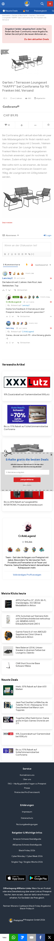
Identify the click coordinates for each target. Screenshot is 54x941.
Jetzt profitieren (27, 480)
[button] (27, 459)
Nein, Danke (27, 485)
